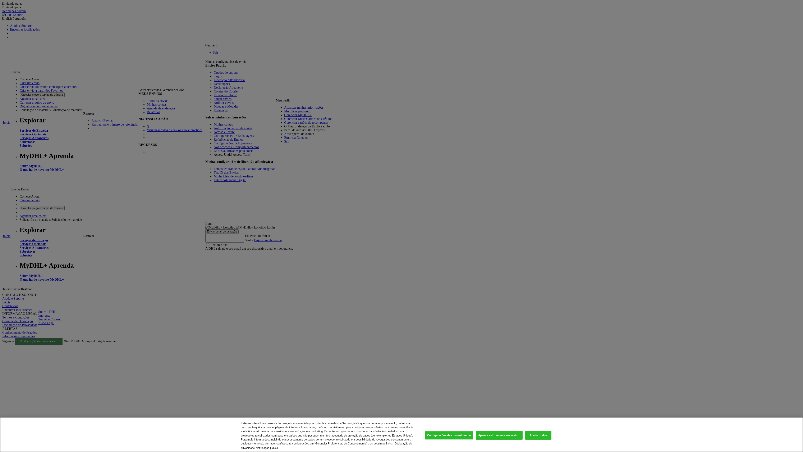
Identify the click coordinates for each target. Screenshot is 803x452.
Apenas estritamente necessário (499, 435)
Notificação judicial (267, 447)
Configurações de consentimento (449, 435)
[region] (401, 434)
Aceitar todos (538, 435)
